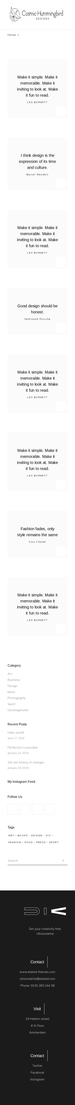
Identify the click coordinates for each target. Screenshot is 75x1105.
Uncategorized (18, 710)
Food (29, 842)
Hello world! (16, 732)
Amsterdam (37, 1032)
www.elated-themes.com (37, 972)
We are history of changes (26, 762)
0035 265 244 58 (43, 985)
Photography (17, 698)
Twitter (37, 1066)
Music (11, 692)
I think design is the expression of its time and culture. (37, 161)
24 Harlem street (37, 1019)
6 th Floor (37, 1026)
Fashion (14, 842)
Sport (12, 704)
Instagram (37, 1079)
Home (12, 35)
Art (10, 674)
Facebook (37, 1072)
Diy (48, 835)
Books (23, 835)
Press (41, 842)
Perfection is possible (23, 747)
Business (14, 680)
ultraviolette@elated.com (37, 979)
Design (12, 686)
